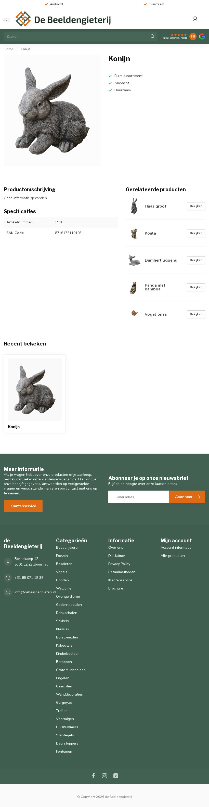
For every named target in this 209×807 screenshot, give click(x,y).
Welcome (63, 588)
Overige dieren (68, 596)
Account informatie (176, 547)
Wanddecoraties (69, 694)
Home (8, 49)
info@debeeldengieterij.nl (35, 592)
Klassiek (62, 629)
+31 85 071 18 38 (29, 577)
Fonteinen (64, 751)
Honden (62, 580)
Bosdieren (64, 563)
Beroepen (64, 661)
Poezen (62, 555)
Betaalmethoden (121, 572)
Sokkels (62, 621)
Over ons (115, 547)
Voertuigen (65, 718)
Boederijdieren (68, 547)
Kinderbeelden (68, 653)
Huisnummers (67, 727)
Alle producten (173, 555)
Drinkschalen (66, 612)
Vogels (61, 572)
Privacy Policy (119, 563)
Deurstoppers (67, 743)
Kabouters (64, 645)
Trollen (62, 710)
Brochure (115, 588)
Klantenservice (23, 506)
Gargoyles (64, 702)
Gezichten (64, 686)
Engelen (62, 678)
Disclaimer (116, 555)
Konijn (25, 49)
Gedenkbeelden (69, 604)
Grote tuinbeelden (71, 670)
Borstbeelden (67, 637)
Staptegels (65, 735)
